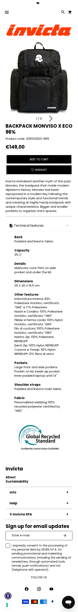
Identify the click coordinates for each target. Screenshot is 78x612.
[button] (50, 118)
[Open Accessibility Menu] (8, 595)
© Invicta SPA (21, 514)
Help (13, 503)
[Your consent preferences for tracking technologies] (7, 605)
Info (13, 492)
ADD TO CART (39, 159)
